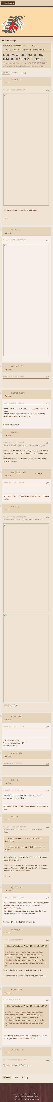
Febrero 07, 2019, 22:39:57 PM (13, 727)
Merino (14, 432)
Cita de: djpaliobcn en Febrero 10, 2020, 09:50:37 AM (27, 946)
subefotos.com (28, 857)
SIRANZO (16, 79)
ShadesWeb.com (33, 1099)
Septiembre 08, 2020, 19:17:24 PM (14, 1060)
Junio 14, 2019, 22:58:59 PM (12, 763)
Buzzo (14, 816)
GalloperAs (17, 989)
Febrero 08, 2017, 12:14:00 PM (13, 442)
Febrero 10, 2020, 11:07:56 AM (13, 940)
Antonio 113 (17, 1049)
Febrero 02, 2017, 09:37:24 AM (13, 376)
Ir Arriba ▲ (36, 1094)
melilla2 (15, 780)
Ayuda (15, 1094)
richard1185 (17, 366)
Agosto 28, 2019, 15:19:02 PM (13, 790)
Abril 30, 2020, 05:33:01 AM (12, 1000)
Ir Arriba (6, 1077)
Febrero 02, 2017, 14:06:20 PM (13, 403)
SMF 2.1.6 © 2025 (20, 1096)
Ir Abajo (5, 73)
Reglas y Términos (25, 1094)
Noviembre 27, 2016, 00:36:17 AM (14, 90)
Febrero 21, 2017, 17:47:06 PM (13, 483)
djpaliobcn (16, 887)
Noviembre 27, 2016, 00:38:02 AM (14, 240)
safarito (15, 506)
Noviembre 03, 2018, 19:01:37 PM (14, 517)
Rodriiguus (16, 929)
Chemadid (16, 716)
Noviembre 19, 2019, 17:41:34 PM (14, 827)
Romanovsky (18, 393)
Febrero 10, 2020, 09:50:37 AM (13, 897)
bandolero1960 (18, 472)
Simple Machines (32, 1096)
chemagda (16, 753)
